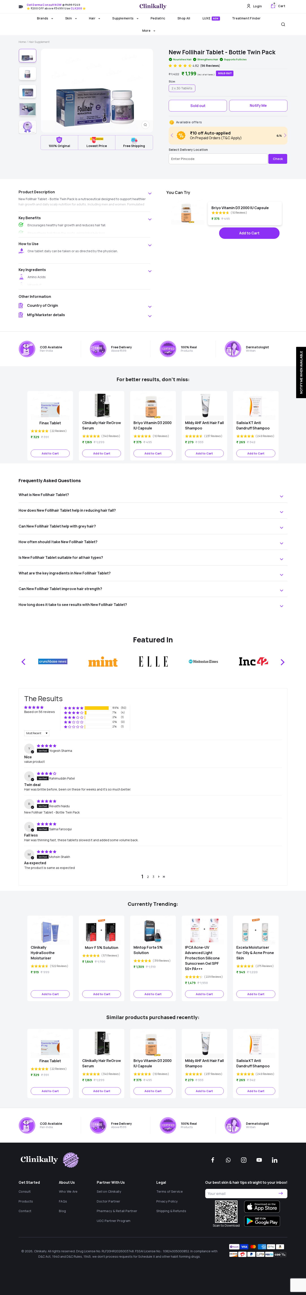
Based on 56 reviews (39, 712)
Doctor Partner (108, 1201)
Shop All (183, 18)
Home (22, 42)
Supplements (123, 18)
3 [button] (153, 877)
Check (278, 159)
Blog (62, 1211)
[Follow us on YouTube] (259, 1160)
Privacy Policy (167, 1201)
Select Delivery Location (188, 149)
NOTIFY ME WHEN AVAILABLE (301, 372)
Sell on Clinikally (109, 1191)
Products (26, 1201)
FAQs (63, 1201)
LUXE (211, 18)
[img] (46, 746)
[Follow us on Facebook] (212, 1160)
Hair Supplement (39, 42)
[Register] (280, 1193)
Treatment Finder (246, 18)
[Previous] (173, 135)
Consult (25, 1191)
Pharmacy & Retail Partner (117, 1211)
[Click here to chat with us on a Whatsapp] (228, 1160)
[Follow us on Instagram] (243, 1160)
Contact (25, 1211)
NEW (216, 18)
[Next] (284, 135)
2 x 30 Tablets (182, 88)
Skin (69, 18)
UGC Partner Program (114, 1221)
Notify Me (258, 105)
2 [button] (148, 877)
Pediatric (158, 18)
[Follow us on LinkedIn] (274, 1160)
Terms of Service (169, 1191)
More (146, 30)
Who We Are (68, 1191)
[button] (180, 65)
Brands (43, 18)
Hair (92, 18)
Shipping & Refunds (171, 1211)
